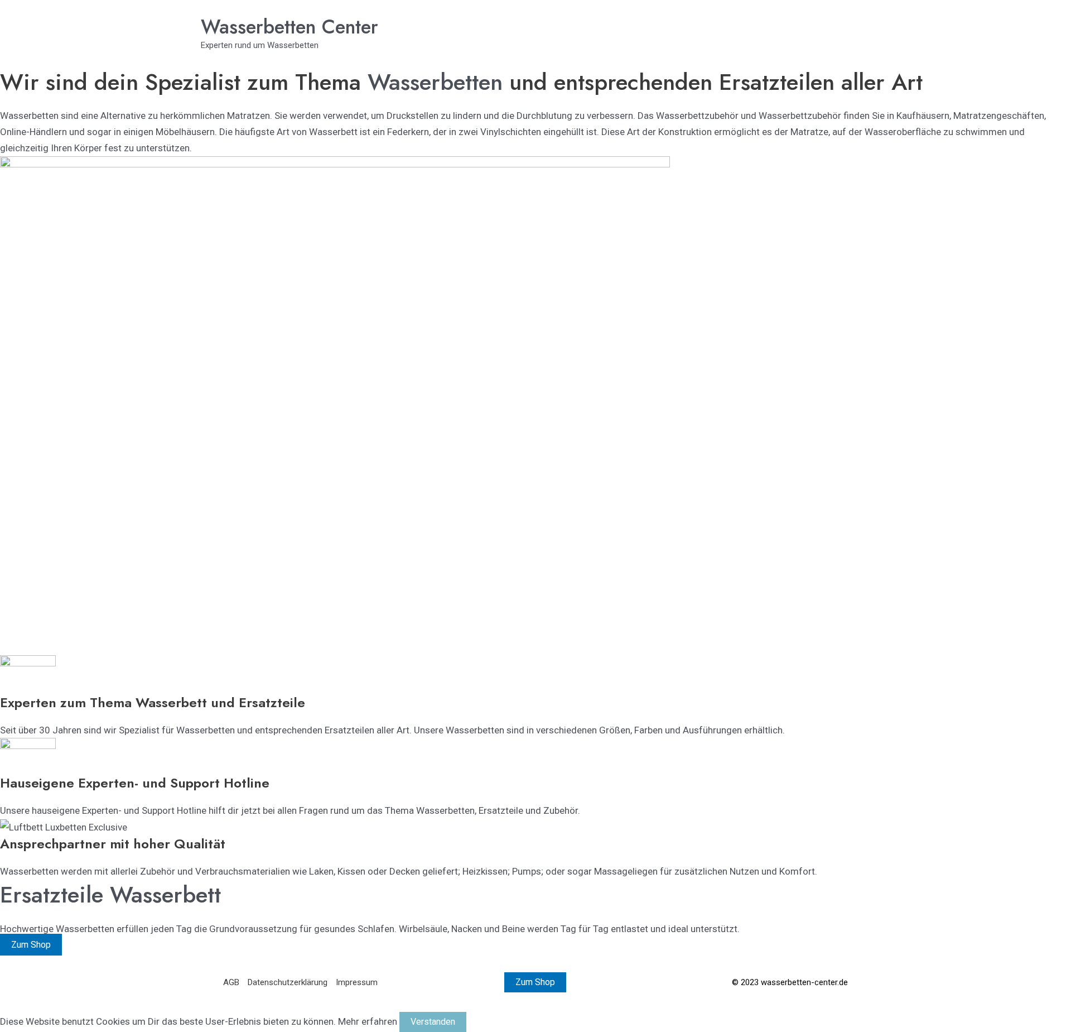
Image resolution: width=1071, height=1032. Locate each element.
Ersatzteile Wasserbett (110, 894)
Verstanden (433, 1021)
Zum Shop (31, 944)
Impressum (357, 982)
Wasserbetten (438, 81)
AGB (231, 982)
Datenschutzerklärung (287, 982)
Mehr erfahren (367, 1021)
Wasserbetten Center (289, 27)
